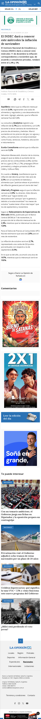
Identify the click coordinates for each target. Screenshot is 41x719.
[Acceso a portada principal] (16, 2)
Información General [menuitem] (26, 657)
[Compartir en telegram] (19, 99)
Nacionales (6, 29)
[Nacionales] (20, 494)
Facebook (15, 703)
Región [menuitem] (20, 653)
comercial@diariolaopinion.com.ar (13, 688)
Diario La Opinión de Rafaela (23, 712)
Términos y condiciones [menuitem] (15, 695)
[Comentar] (9, 99)
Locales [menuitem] (11, 653)
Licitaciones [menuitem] (29, 666)
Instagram (19, 703)
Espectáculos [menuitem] (14, 662)
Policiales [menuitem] (30, 653)
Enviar (32, 99)
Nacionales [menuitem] (28, 662)
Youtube (27, 703)
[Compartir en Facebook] (24, 99)
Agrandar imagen (36, 70)
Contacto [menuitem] (31, 695)
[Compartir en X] (28, 99)
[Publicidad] (20, 20)
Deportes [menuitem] (11, 657)
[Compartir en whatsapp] (15, 99)
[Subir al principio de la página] (20, 641)
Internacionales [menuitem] (14, 666)
